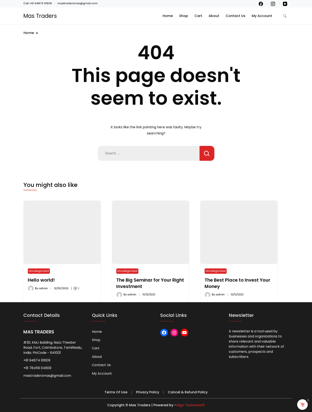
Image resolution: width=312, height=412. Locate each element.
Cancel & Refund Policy (188, 392)
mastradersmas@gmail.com (47, 375)
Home (168, 15)
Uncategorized (39, 271)
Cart (198, 15)
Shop (183, 15)
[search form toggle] (285, 16)
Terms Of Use (115, 392)
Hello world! (41, 280)
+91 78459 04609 (37, 367)
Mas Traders (40, 16)
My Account (262, 15)
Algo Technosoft (190, 405)
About (214, 15)
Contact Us (235, 15)
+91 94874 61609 (36, 360)
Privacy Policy (147, 392)
